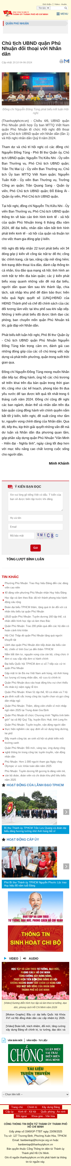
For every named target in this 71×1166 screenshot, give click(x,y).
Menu (64, 13)
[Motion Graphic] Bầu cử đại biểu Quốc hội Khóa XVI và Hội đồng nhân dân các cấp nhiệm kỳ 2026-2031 (35, 1016)
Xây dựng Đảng (51, 1107)
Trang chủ (17, 1107)
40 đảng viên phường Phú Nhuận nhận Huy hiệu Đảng (35, 592)
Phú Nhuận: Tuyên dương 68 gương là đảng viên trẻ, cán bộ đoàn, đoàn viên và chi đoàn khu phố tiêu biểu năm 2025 (35, 775)
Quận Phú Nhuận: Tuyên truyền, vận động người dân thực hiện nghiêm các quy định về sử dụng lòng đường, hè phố (37, 729)
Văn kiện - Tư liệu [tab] (36, 1040)
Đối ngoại (21, 1116)
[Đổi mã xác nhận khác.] (56, 535)
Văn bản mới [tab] (15, 1040)
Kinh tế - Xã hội (27, 1111)
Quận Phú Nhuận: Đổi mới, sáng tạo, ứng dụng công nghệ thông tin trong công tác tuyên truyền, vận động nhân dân (35, 752)
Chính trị (32, 1107)
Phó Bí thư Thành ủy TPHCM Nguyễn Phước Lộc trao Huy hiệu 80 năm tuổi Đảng (35, 884)
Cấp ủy (10, 1111)
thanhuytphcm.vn (30, 1157)
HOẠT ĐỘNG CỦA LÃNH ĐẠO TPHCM (35, 785)
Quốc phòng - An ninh (53, 1111)
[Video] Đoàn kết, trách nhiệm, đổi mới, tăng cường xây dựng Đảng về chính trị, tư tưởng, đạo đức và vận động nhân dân (35, 1028)
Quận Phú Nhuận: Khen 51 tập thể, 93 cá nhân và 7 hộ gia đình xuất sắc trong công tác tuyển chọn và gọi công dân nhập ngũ (37, 696)
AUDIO (33, 958)
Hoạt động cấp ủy (23, 839)
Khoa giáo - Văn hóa (43, 1116)
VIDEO (13, 958)
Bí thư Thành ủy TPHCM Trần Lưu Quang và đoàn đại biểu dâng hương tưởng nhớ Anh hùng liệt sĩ (35, 829)
